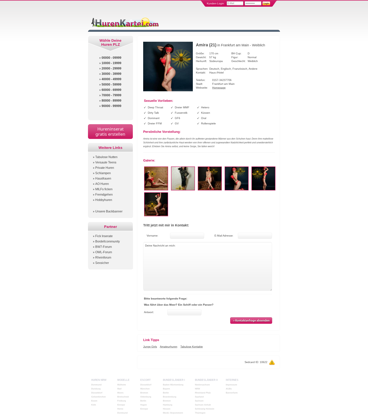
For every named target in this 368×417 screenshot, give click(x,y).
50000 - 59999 (111, 84)
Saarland (199, 397)
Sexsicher (102, 262)
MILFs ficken (104, 189)
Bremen (144, 393)
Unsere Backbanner (108, 211)
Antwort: (149, 312)
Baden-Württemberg (173, 385)
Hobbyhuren (103, 200)
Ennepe (121, 405)
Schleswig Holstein (204, 409)
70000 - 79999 (111, 95)
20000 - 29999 (111, 68)
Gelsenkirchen (98, 397)
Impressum (231, 385)
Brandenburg (169, 397)
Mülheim (121, 385)
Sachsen (199, 401)
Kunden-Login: (216, 3)
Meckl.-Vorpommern (173, 413)
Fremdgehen (104, 194)
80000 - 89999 (111, 100)
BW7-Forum (103, 246)
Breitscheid (123, 397)
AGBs (229, 389)
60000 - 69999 (111, 89)
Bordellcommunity (107, 241)
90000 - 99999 (111, 106)
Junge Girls (150, 346)
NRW (197, 389)
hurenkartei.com (124, 22)
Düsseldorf (96, 393)
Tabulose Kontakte (191, 346)
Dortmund (96, 385)
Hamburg (167, 405)
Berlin (143, 401)
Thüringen (200, 413)
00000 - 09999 (111, 57)
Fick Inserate (104, 236)
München (145, 389)
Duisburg (96, 389)
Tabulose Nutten (106, 157)
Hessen (166, 409)
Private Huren (104, 167)
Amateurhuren (168, 346)
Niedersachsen (202, 385)
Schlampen (103, 173)
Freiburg (121, 401)
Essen (94, 401)
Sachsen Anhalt (203, 405)
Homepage (219, 87)
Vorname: (152, 235)
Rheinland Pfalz (203, 393)
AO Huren (102, 183)
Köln (93, 405)
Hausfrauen (103, 178)
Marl (119, 389)
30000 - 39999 (111, 73)
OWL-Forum (103, 252)
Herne (120, 409)
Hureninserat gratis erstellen (110, 131)
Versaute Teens (105, 162)
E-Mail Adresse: (223, 235)
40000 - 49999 (111, 79)
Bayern (166, 389)
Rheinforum (103, 257)
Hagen (143, 405)
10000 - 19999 (111, 63)
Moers (120, 393)
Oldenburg (145, 397)
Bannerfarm (232, 393)
